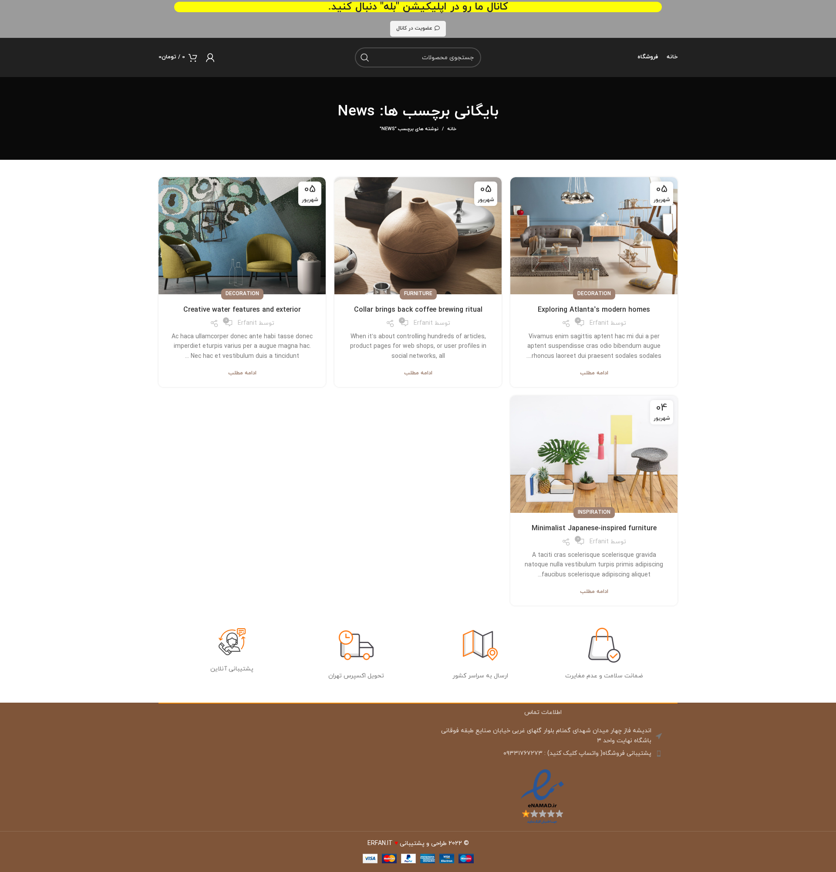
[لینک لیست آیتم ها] (542, 753)
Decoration (594, 293)
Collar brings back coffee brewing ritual (418, 310)
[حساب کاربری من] (210, 57)
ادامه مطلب (594, 373)
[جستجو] (365, 57)
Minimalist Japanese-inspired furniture (594, 528)
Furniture (418, 293)
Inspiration (594, 512)
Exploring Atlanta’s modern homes (594, 310)
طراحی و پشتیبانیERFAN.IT (407, 843)
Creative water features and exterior (242, 310)
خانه (451, 128)
